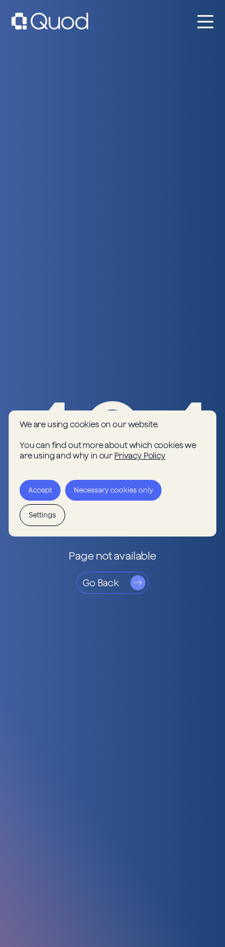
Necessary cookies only (113, 490)
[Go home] (50, 21)
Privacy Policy (140, 455)
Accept (40, 490)
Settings (42, 515)
